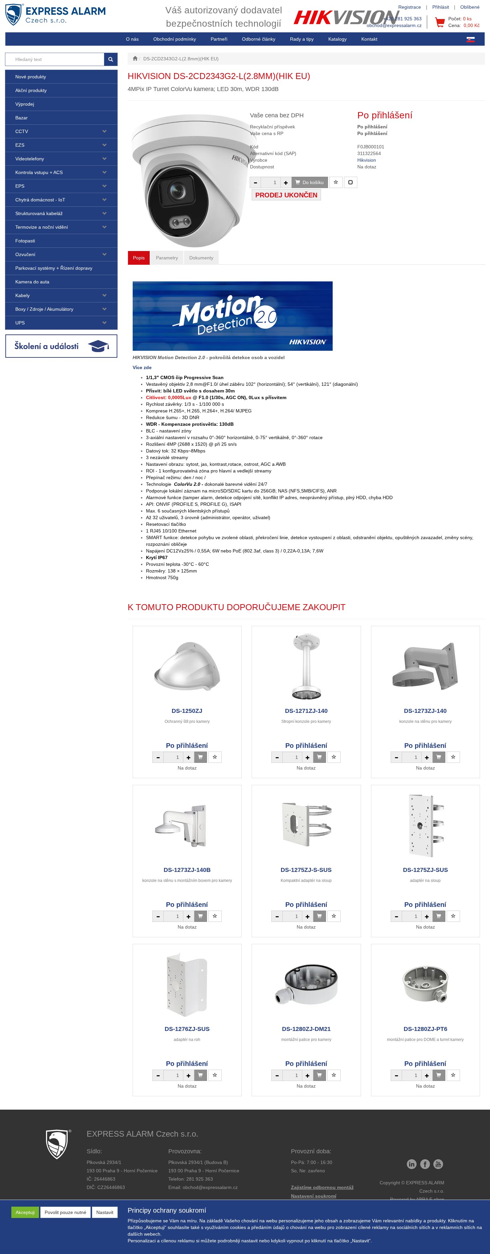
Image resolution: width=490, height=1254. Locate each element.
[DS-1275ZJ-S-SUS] (306, 825)
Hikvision (366, 160)
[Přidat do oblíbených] (336, 182)
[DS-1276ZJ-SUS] (187, 984)
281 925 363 (199, 1179)
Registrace (409, 7)
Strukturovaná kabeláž (39, 213)
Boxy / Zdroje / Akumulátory (44, 309)
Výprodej (24, 104)
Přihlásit (440, 7)
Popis (139, 257)
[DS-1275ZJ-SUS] (425, 825)
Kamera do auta (32, 281)
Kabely (22, 295)
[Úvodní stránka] (135, 58)
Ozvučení (25, 254)
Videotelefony (29, 158)
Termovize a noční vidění (41, 227)
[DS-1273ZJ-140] (425, 666)
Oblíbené (470, 7)
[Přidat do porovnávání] (350, 182)
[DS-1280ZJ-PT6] (425, 984)
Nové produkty (30, 76)
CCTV (21, 131)
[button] (302, 39)
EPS (19, 186)
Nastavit (104, 1212)
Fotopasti (25, 240)
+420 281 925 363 (402, 18)
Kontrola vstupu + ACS (39, 172)
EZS (19, 145)
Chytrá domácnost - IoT (40, 199)
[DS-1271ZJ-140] (306, 666)
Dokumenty (201, 257)
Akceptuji (25, 1212)
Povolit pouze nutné (65, 1212)
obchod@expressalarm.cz (394, 25)
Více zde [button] (142, 367)
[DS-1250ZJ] (187, 666)
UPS (20, 322)
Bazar (21, 117)
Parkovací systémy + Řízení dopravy (53, 268)
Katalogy (337, 39)
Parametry (167, 257)
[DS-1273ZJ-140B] (187, 825)
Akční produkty (31, 90)
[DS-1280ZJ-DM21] (306, 984)
